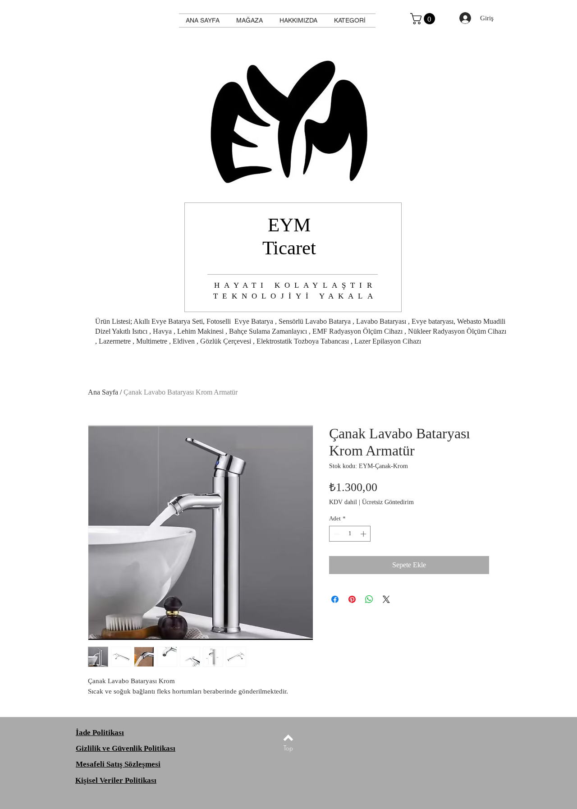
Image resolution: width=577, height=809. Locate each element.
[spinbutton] (350, 534)
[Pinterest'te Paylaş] (352, 599)
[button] (424, 18)
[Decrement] (335, 534)
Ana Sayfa (103, 392)
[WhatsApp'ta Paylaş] (369, 599)
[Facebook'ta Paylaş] (335, 599)
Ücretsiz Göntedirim (388, 502)
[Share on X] (386, 599)
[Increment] (364, 534)
